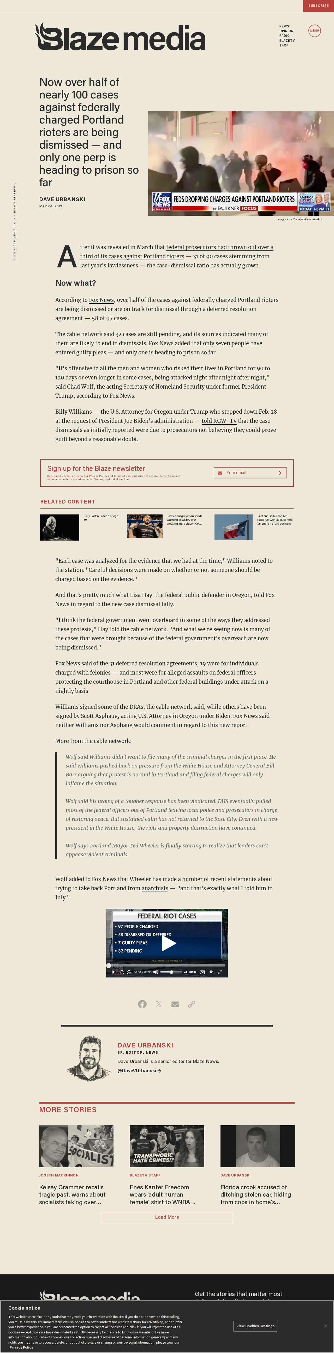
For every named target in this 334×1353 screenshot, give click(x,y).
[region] (167, 1326)
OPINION (286, 31)
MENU (314, 31)
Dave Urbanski (62, 199)
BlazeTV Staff (145, 1176)
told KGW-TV (219, 421)
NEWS (284, 26)
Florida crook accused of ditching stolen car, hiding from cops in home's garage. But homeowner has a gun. (255, 1195)
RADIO (284, 36)
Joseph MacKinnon (59, 1176)
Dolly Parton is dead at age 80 (101, 518)
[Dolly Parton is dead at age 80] (59, 527)
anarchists (155, 888)
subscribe (318, 6)
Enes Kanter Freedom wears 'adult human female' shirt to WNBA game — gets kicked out (162, 1195)
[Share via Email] (175, 1004)
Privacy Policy (98, 476)
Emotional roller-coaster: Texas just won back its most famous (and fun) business (275, 520)
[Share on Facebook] (142, 1004)
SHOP (284, 45)
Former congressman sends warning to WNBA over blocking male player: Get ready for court (184, 520)
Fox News (101, 300)
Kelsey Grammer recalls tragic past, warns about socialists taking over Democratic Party (72, 1195)
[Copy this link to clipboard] (191, 1004)
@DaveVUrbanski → (139, 1071)
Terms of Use (122, 476)
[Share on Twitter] (158, 1004)
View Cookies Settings (255, 1326)
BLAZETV (287, 41)
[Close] (325, 1326)
